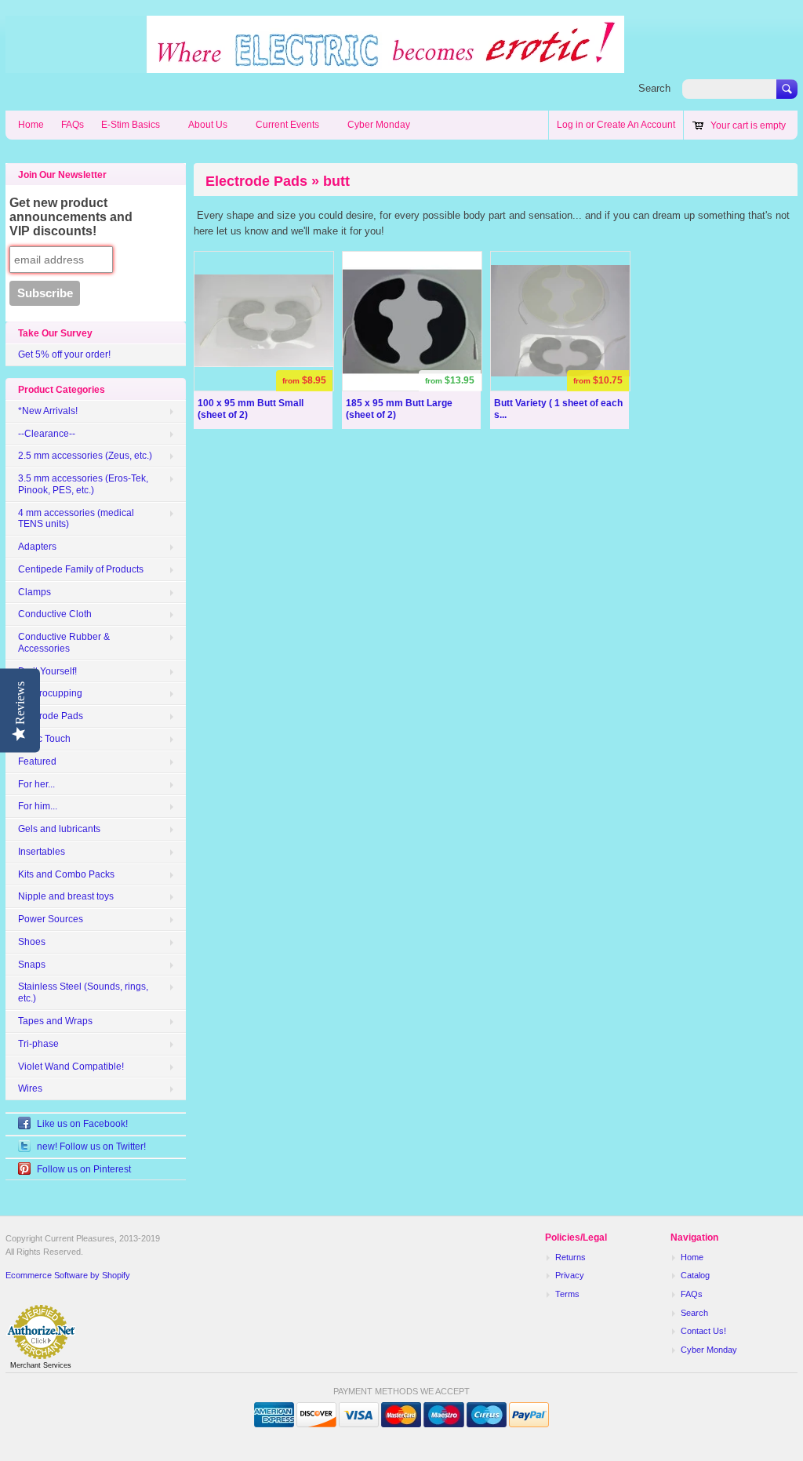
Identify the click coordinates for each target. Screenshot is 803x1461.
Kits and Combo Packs (66, 874)
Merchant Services (40, 1365)
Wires (30, 1088)
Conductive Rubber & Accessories (64, 642)
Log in (570, 124)
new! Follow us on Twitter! (91, 1146)
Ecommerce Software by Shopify (67, 1275)
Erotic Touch (44, 738)
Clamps (34, 592)
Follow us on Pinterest (84, 1169)
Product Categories (61, 389)
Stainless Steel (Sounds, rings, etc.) (83, 992)
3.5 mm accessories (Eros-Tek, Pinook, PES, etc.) (83, 484)
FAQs (72, 124)
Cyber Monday (378, 124)
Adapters (37, 546)
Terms (567, 1294)
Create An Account (636, 124)
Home (31, 124)
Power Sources (50, 919)
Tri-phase (38, 1043)
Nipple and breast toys (66, 896)
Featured (37, 761)
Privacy (569, 1275)
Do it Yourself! (47, 671)
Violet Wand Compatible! (71, 1066)
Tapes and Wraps (55, 1021)
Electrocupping (50, 693)
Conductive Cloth (55, 614)
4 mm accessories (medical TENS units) (76, 518)
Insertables (41, 851)
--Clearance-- (46, 433)
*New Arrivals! (48, 410)
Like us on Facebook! (82, 1123)
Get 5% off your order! (64, 354)
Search (654, 88)
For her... (36, 784)
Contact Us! (703, 1331)
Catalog (695, 1275)
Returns (570, 1257)
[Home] (314, 65)
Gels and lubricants (59, 828)
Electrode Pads (50, 716)
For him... (37, 806)
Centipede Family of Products (81, 569)
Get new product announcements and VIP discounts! (71, 217)
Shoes (31, 941)
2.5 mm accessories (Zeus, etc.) (85, 455)
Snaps (31, 964)
